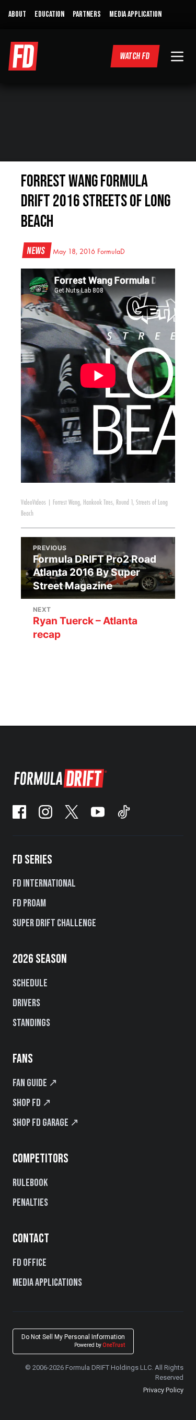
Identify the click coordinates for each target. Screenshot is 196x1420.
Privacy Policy (163, 1390)
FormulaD (111, 251)
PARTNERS (87, 14)
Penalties (30, 1202)
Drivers (26, 1003)
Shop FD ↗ (32, 1103)
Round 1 (124, 502)
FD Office (30, 1262)
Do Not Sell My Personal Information (73, 1340)
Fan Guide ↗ (35, 1083)
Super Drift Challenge (54, 923)
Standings (31, 1023)
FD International (44, 883)
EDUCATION (49, 14)
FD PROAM (29, 903)
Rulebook (30, 1183)
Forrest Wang (66, 502)
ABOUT (17, 14)
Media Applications (47, 1282)
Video (26, 502)
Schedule (30, 983)
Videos (39, 502)
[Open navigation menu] (177, 56)
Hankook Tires (98, 502)
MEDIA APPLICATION (135, 14)
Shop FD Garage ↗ (46, 1122)
